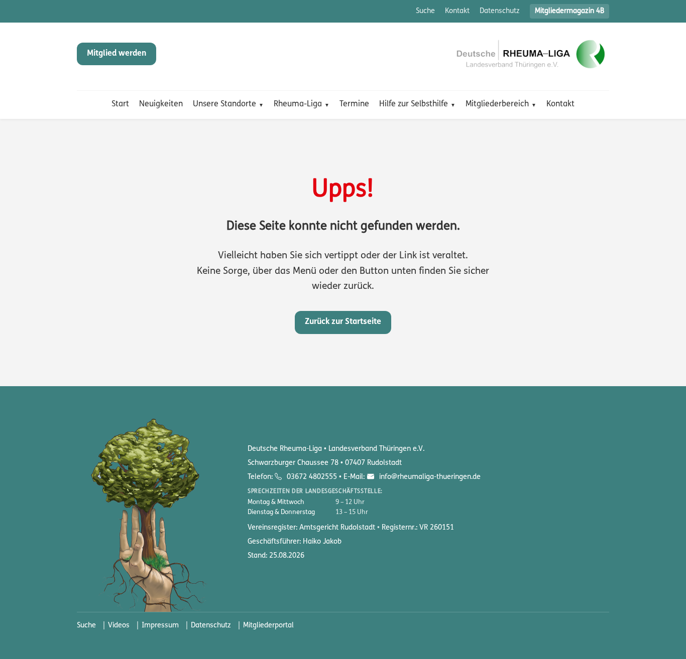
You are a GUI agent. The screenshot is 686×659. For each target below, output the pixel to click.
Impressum (160, 625)
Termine (354, 104)
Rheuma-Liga (298, 104)
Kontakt (457, 11)
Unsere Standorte (224, 104)
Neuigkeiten (161, 104)
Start (120, 104)
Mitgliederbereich (497, 104)
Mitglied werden (116, 54)
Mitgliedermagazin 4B (569, 11)
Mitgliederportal (268, 625)
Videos (119, 625)
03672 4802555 (312, 477)
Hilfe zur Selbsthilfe (413, 104)
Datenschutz (500, 11)
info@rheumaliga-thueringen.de (428, 477)
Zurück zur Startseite (343, 322)
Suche (425, 11)
